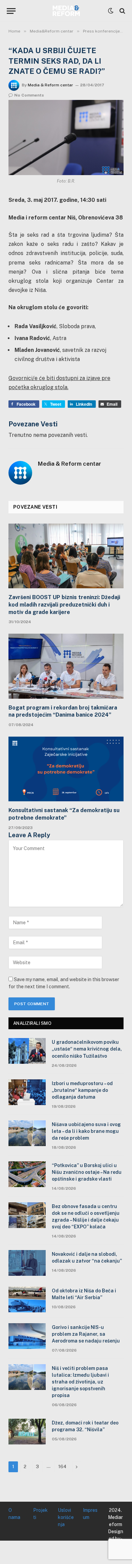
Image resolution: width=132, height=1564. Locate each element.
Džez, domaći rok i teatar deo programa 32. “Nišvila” (85, 1426)
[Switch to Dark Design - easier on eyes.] (110, 11)
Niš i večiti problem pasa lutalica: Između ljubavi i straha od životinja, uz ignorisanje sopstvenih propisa (80, 1382)
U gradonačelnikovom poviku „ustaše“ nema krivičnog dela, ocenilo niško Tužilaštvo (87, 1048)
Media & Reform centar (50, 85)
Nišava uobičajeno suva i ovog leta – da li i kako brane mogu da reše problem (86, 1131)
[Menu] (11, 11)
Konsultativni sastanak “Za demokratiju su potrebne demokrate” (63, 814)
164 (62, 1466)
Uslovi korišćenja (66, 1517)
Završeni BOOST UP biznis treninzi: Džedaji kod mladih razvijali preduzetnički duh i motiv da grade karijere (64, 604)
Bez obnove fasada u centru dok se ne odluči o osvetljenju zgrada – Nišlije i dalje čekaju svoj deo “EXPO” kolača (85, 1216)
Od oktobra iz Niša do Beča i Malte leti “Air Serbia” (84, 1294)
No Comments (29, 95)
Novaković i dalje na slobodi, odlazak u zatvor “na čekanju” (87, 1257)
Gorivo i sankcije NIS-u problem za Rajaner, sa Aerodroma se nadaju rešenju (86, 1334)
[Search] (121, 11)
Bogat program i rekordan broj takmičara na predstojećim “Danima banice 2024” (62, 711)
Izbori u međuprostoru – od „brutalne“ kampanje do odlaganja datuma (82, 1090)
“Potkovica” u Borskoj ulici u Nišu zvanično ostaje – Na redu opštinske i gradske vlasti (87, 1172)
